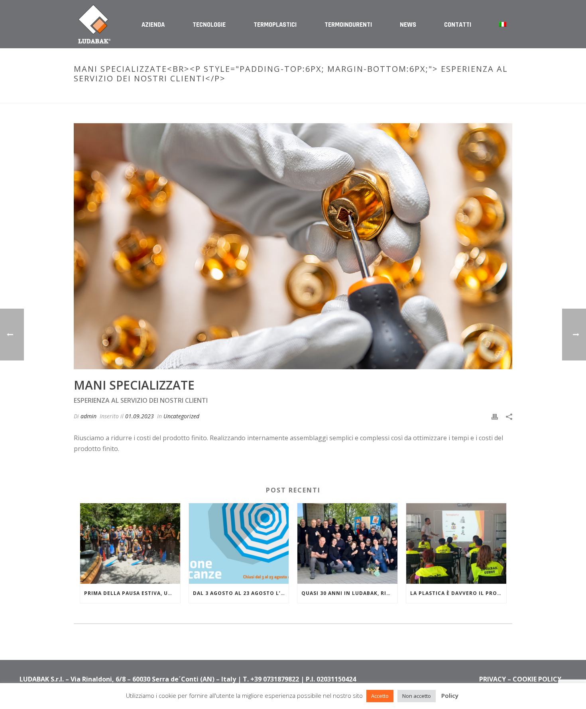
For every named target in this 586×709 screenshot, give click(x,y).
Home (331, 95)
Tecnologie (209, 24)
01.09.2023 (139, 416)
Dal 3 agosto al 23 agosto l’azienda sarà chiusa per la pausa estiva (241, 593)
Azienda (153, 24)
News (408, 24)
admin (88, 416)
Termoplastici (275, 24)
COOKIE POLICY (537, 679)
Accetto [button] (380, 695)
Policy (449, 695)
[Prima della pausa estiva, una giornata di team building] (130, 543)
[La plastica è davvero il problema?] (456, 543)
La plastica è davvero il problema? (458, 593)
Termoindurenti (348, 24)
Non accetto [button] (416, 695)
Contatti (457, 24)
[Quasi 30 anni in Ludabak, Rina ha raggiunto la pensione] (347, 543)
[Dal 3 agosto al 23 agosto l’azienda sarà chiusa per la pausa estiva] (239, 543)
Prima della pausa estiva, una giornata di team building (132, 593)
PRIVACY (492, 679)
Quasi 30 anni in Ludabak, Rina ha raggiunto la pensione (349, 593)
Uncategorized (181, 416)
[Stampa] (495, 416)
